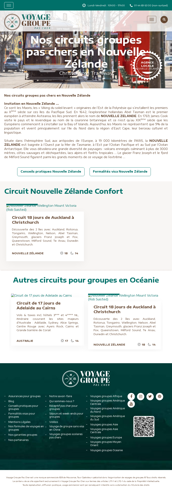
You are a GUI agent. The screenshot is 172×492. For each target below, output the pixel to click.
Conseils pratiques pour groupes (23, 407)
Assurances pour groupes (24, 396)
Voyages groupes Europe (106, 437)
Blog (11, 401)
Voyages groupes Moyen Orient (105, 443)
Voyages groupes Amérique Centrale (107, 402)
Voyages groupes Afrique (106, 396)
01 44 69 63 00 (143, 5)
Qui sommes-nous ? (61, 401)
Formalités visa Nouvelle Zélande (120, 171)
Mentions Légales (19, 422)
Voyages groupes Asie (104, 424)
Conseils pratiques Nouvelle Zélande (51, 171)
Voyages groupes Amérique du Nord (107, 410)
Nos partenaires (18, 440)
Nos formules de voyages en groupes (26, 428)
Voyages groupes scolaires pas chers (65, 436)
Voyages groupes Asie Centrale (104, 430)
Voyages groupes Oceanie (106, 450)
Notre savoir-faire (60, 396)
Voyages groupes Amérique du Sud (107, 418)
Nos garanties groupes (22, 434)
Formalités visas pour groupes (21, 415)
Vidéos (53, 422)
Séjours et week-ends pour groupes (66, 415)
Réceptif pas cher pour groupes (63, 407)
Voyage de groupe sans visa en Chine (66, 428)
